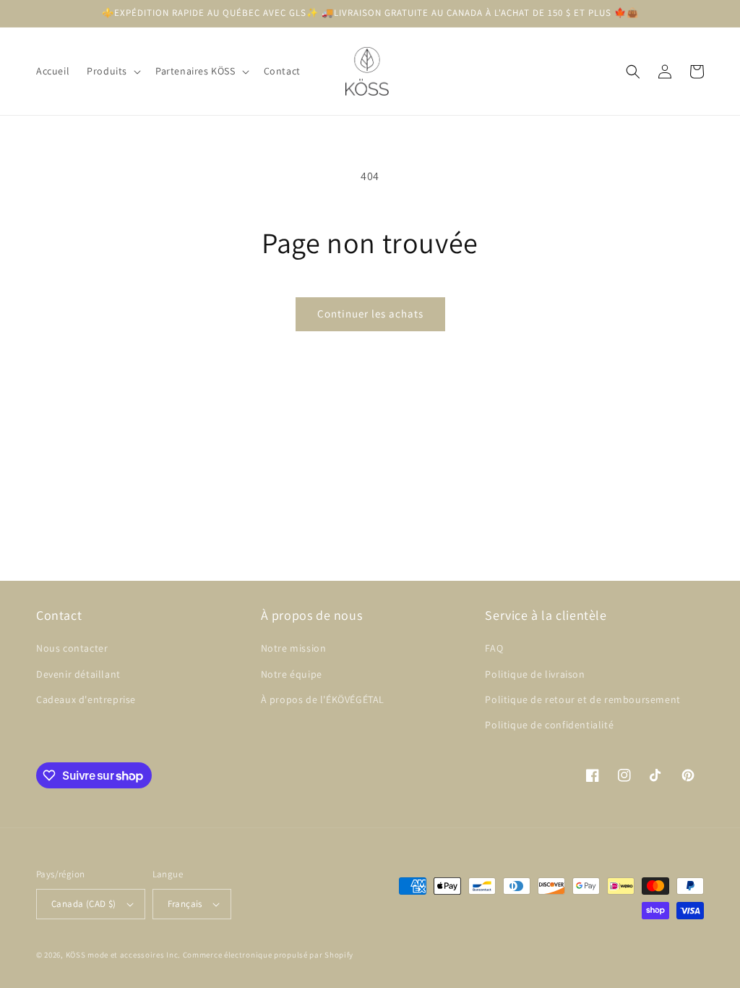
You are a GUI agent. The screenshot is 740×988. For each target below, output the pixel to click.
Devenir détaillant (78, 674)
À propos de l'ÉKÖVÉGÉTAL (322, 699)
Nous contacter (72, 648)
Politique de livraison (535, 674)
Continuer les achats (370, 313)
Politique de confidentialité (549, 724)
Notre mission (294, 648)
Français (185, 904)
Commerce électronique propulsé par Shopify (268, 955)
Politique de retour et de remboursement (582, 699)
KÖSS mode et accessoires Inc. (123, 955)
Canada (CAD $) (83, 904)
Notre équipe (291, 674)
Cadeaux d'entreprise (86, 699)
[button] (112, 71)
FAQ (494, 648)
